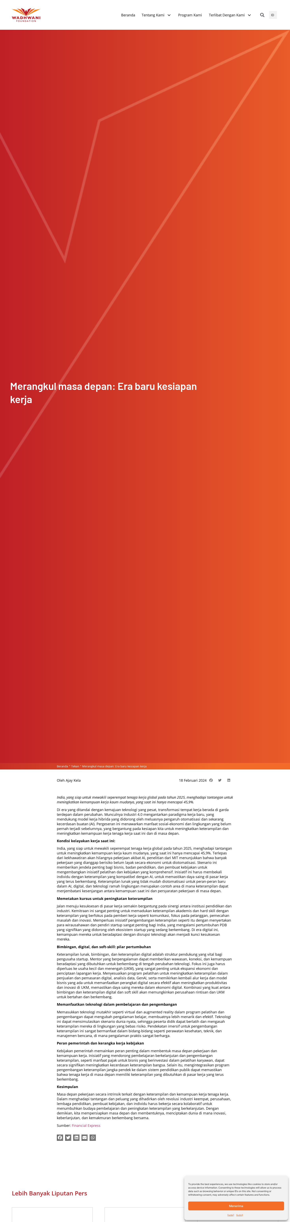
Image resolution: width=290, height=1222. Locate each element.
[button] (262, 15)
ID (272, 15)
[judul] (230, 1215)
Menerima (236, 1206)
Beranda (62, 766)
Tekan (75, 766)
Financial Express (86, 1125)
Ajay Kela (73, 780)
